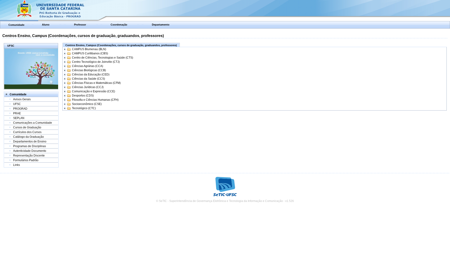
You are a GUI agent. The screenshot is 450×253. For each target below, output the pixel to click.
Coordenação (119, 24)
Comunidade (16, 24)
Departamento (160, 24)
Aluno (45, 24)
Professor (80, 24)
